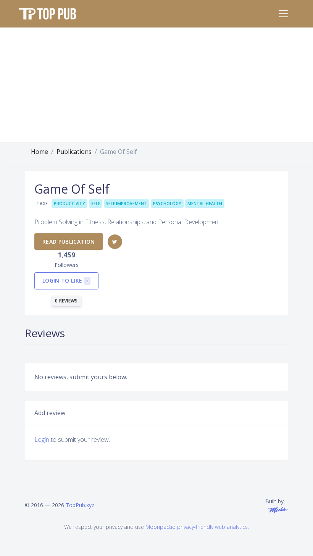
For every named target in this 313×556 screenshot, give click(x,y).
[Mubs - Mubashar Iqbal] (276, 509)
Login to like (65, 280)
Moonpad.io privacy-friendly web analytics (196, 526)
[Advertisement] (156, 84)
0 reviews (66, 300)
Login (41, 439)
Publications (74, 151)
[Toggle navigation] (283, 13)
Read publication (68, 241)
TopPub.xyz (80, 505)
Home (39, 151)
